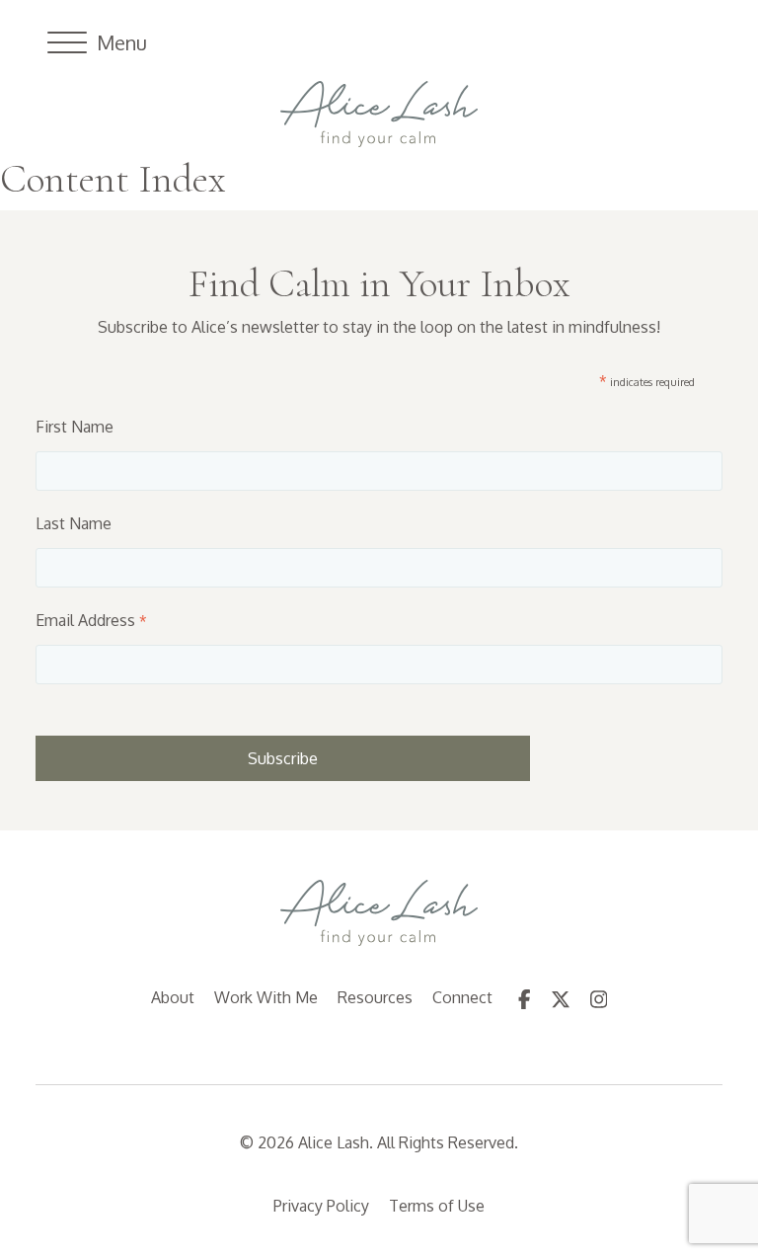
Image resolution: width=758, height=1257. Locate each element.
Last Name (74, 523)
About (172, 997)
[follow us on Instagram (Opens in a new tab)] (599, 997)
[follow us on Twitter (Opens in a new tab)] (560, 997)
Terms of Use (437, 1206)
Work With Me (266, 997)
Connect (462, 997)
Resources (375, 997)
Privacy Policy (321, 1206)
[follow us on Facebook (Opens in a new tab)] (524, 997)
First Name (75, 426)
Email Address (91, 620)
